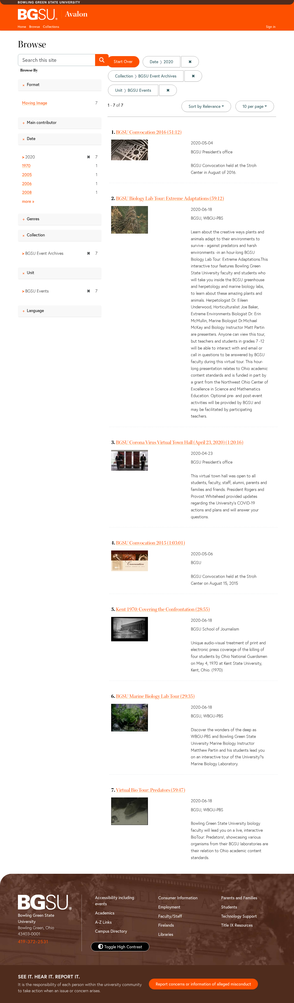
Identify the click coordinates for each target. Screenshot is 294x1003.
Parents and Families (239, 897)
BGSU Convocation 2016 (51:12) (148, 132)
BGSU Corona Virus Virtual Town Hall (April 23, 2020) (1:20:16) (179, 442)
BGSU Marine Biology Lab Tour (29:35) (155, 696)
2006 (27, 183)
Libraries (165, 934)
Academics (104, 913)
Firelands (166, 925)
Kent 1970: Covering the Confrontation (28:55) (163, 609)
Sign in (271, 26)
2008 (27, 192)
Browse (34, 26)
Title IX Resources (237, 925)
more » (28, 201)
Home (22, 26)
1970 (26, 165)
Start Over (123, 61)
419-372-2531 (33, 941)
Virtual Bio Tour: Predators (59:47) (150, 790)
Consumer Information (178, 897)
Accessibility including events (114, 900)
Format (33, 84)
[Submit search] (102, 60)
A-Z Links (103, 922)
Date (31, 138)
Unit (30, 272)
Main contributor (42, 122)
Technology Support (239, 916)
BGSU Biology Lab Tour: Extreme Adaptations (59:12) (170, 198)
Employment (169, 907)
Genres (33, 218)
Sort (204, 106)
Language (35, 310)
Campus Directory (111, 931)
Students (229, 907)
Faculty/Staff (170, 916)
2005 (27, 174)
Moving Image (34, 103)
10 (253, 106)
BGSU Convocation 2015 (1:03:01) (150, 543)
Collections (51, 26)
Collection (36, 235)
